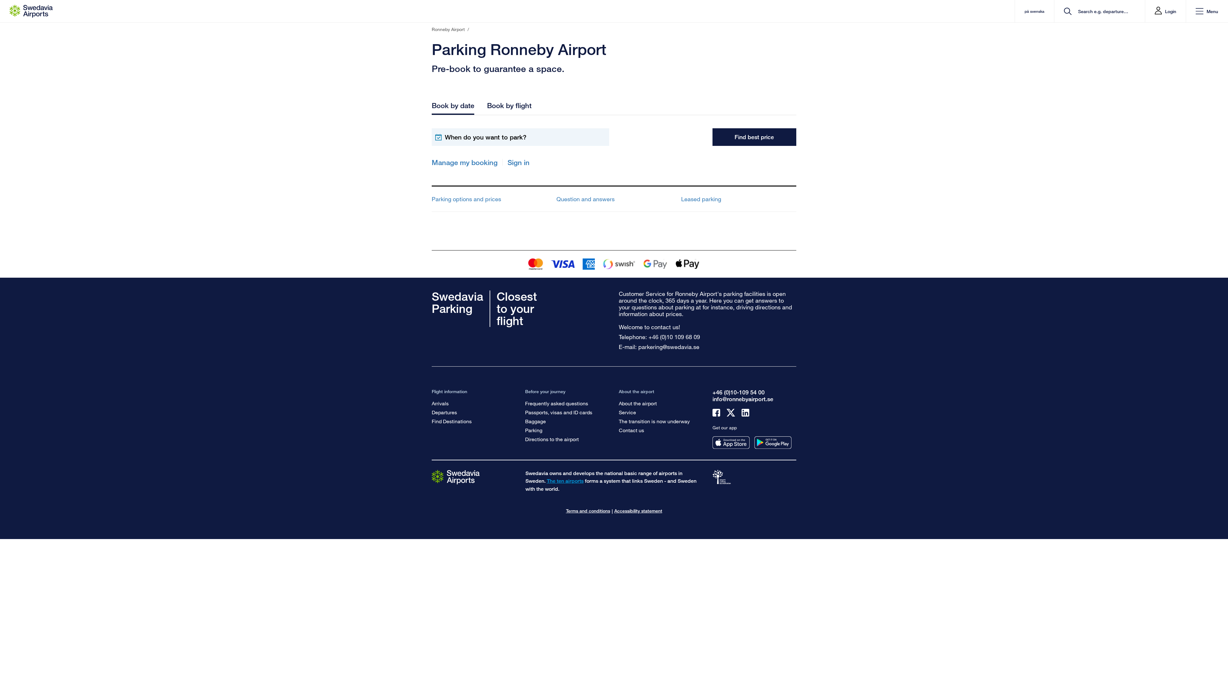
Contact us (631, 430)
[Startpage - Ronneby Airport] (31, 11)
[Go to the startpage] (456, 477)
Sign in (519, 162)
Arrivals (440, 403)
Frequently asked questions (556, 403)
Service (627, 412)
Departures (444, 412)
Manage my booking (465, 162)
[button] (1207, 11)
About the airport (638, 403)
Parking (533, 430)
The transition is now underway (654, 421)
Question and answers (585, 199)
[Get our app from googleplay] (772, 442)
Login (1170, 11)
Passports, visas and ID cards (558, 412)
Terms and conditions (588, 510)
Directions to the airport (552, 439)
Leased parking (701, 199)
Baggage (535, 421)
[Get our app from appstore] (731, 442)
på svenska (1034, 11)
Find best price (754, 136)
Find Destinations (452, 421)
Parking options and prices (466, 199)
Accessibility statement (638, 510)
